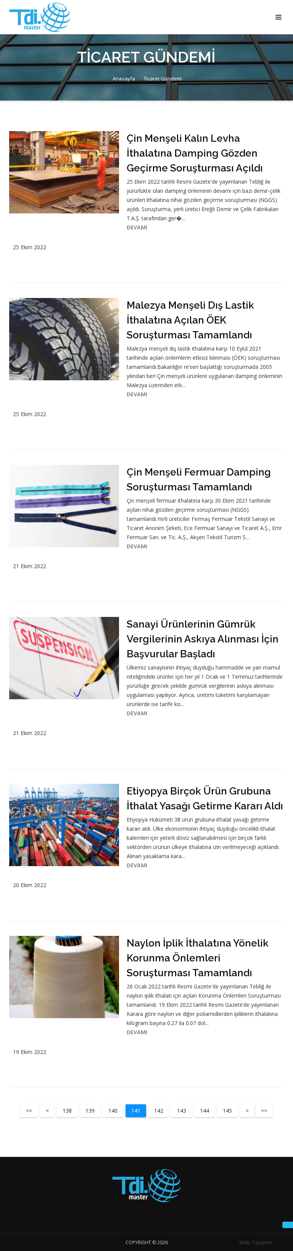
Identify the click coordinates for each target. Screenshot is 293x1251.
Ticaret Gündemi (163, 78)
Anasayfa (123, 78)
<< (29, 1110)
